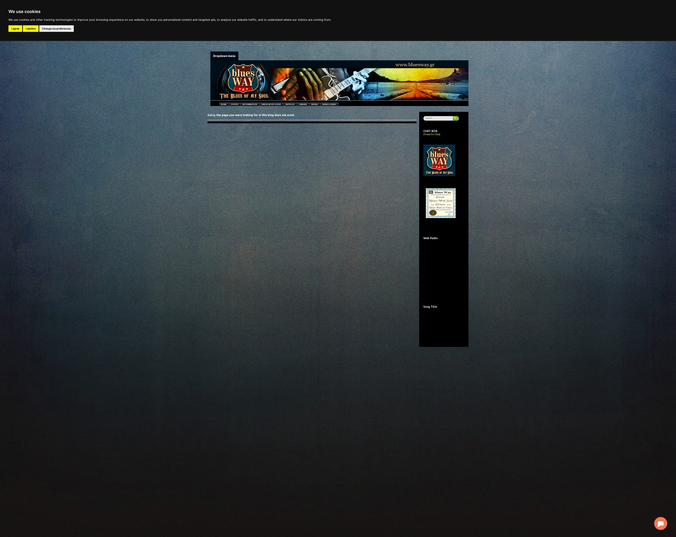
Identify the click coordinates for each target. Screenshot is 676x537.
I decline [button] (31, 28)
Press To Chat (431, 134)
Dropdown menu (224, 55)
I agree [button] (15, 28)
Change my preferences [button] (56, 28)
